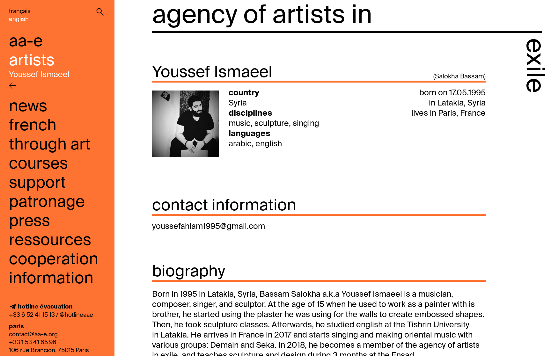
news (28, 107)
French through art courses (49, 145)
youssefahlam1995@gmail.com (208, 227)
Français (20, 11)
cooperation (53, 260)
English (19, 19)
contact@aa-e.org (33, 334)
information (51, 279)
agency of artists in (262, 16)
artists (32, 61)
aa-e (26, 42)
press (29, 221)
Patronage (47, 202)
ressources (50, 241)
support (37, 183)
